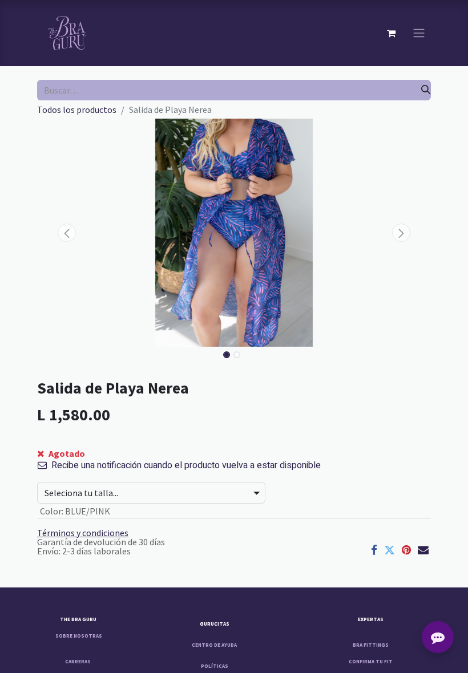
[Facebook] (374, 550)
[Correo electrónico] (423, 550)
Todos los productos (76, 109)
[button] (66, 233)
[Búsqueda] (426, 90)
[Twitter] (389, 550)
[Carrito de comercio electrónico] (391, 33)
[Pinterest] (406, 550)
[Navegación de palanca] (419, 33)
